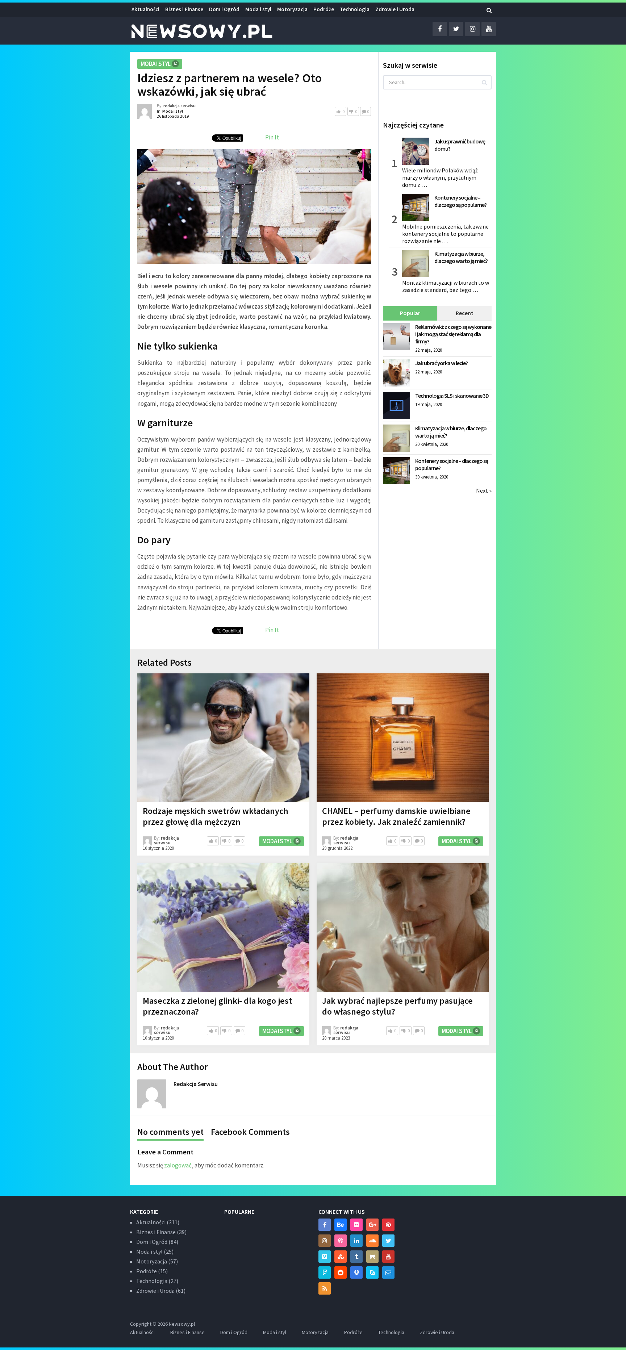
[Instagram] (324, 1240)
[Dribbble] (340, 1240)
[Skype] (372, 1272)
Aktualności (145, 9)
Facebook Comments (250, 1131)
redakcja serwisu (179, 105)
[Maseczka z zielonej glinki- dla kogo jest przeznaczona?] (223, 927)
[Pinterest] (388, 1225)
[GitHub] (372, 1256)
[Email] (388, 1272)
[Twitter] (388, 1240)
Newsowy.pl (182, 1324)
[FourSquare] (324, 1272)
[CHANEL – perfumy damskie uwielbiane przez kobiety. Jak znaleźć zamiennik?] (403, 737)
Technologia (355, 9)
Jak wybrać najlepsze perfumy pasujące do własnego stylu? (397, 1006)
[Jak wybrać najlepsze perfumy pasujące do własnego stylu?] (403, 927)
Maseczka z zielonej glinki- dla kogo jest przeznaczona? (217, 1006)
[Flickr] (356, 1225)
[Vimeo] (324, 1256)
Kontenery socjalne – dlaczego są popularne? (460, 201)
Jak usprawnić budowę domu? (459, 145)
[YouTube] (388, 1256)
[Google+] (372, 1225)
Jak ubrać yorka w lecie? (441, 363)
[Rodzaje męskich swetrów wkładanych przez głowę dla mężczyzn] (223, 737)
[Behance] (340, 1225)
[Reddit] (340, 1272)
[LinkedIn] (356, 1240)
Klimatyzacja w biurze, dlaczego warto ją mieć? (461, 257)
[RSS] (324, 1288)
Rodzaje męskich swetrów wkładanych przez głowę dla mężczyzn (215, 816)
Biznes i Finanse (184, 9)
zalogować (178, 1165)
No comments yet (170, 1131)
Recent (464, 313)
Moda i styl (258, 9)
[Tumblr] (356, 1256)
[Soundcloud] (372, 1240)
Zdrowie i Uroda (155, 1290)
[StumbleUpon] (340, 1256)
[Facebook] (324, 1225)
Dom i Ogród (224, 9)
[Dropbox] (356, 1272)
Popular (410, 313)
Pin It (272, 137)
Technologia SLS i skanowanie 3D (452, 395)
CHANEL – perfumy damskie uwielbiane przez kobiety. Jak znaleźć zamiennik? (396, 816)
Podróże (323, 9)
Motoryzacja (292, 9)
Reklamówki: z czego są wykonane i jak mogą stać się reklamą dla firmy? (453, 334)
